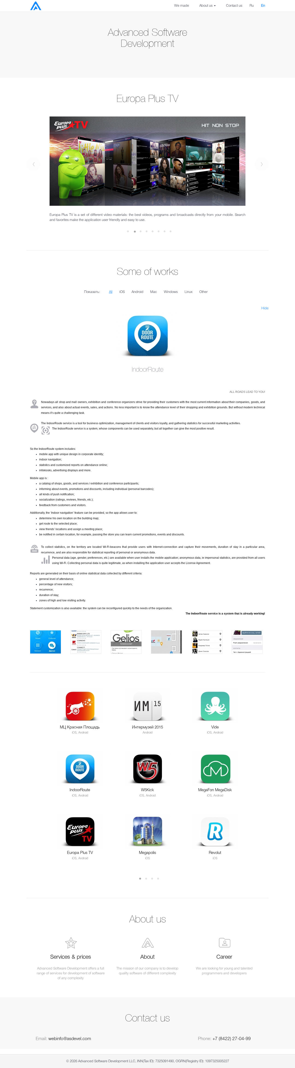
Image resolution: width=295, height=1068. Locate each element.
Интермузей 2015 (147, 727)
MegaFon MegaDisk (215, 790)
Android (137, 292)
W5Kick (147, 790)
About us (206, 5)
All (110, 292)
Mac (153, 292)
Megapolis (147, 853)
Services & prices (70, 957)
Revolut (215, 853)
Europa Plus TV (80, 853)
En (263, 5)
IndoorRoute (80, 790)
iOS (122, 292)
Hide (264, 308)
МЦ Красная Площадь (80, 727)
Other (203, 292)
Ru (252, 5)
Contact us (234, 5)
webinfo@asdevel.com (69, 1039)
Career (224, 957)
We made (181, 5)
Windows (171, 292)
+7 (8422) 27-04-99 (231, 1039)
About (147, 957)
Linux (188, 292)
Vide (215, 727)
